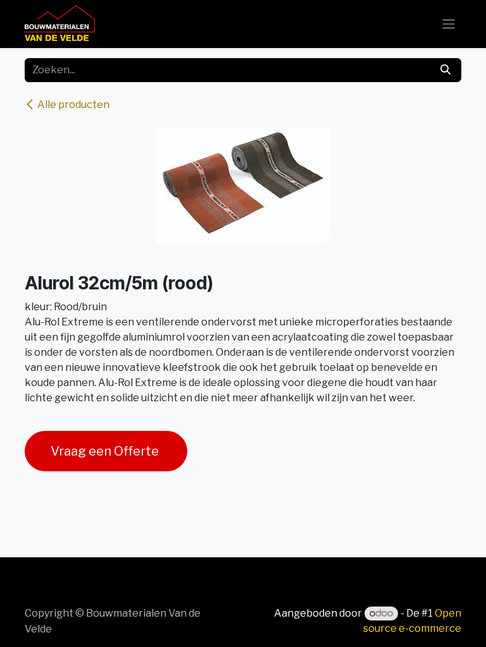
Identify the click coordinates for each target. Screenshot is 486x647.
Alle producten (73, 105)
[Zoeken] (445, 70)
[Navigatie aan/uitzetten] (448, 24)
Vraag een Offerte (106, 451)
